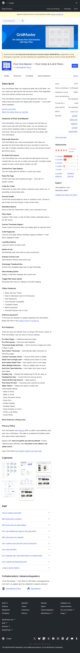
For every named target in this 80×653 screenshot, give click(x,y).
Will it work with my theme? (12, 519)
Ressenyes (17, 76)
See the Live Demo (9, 109)
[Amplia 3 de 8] (32, 464)
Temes (23, 606)
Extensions (25, 610)
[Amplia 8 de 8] (49, 477)
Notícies (5, 606)
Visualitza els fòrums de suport (66, 195)
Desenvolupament (44, 76)
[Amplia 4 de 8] (32, 471)
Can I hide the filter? (9, 549)
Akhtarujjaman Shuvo (23, 67)
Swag (63, 613)
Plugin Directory (7, 9)
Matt (4, 623)
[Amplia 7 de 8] (49, 464)
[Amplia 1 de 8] (15, 464)
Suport (75, 76)
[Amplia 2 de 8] (15, 483)
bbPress (6, 626)
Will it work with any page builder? (14, 525)
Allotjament (6, 610)
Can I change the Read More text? (14, 562)
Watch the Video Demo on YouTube (15, 112)
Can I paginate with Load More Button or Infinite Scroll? (22, 556)
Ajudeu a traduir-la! (57, 14)
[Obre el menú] (77, 3)
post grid (74, 128)
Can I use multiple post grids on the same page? (19, 531)
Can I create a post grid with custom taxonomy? (19, 543)
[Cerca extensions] (23, 21)
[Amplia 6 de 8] (32, 490)
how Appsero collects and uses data (28, 451)
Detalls (6, 76)
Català (9, 639)
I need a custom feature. (11, 568)
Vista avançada (60, 137)
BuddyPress (7, 630)
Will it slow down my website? (13, 537)
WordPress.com (8, 620)
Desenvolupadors (47, 610)
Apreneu (44, 603)
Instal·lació (29, 76)
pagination (74, 124)
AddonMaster (36, 588)
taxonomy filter (73, 131)
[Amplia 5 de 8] (32, 480)
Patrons (24, 613)
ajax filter (74, 116)
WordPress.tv (47, 613)
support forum (24, 321)
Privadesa (5, 613)
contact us (35, 321)
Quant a (5, 603)
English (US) (74, 111)
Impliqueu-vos (65, 603)
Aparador (24, 603)
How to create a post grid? (11, 513)
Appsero (21, 430)
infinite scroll (73, 120)
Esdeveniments (65, 606)
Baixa (75, 66)
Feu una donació (67, 610)
